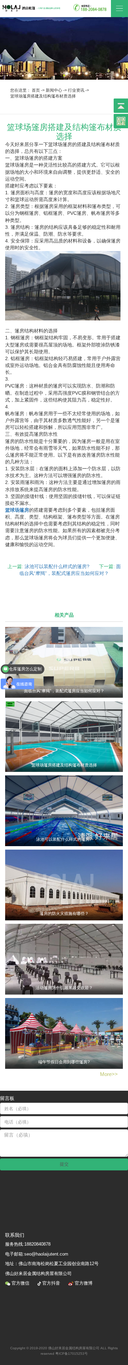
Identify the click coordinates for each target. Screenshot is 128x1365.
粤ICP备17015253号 (71, 1353)
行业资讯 (76, 90)
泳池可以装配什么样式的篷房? (57, 566)
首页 (36, 90)
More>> (109, 1074)
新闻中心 (54, 90)
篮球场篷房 (17, 510)
